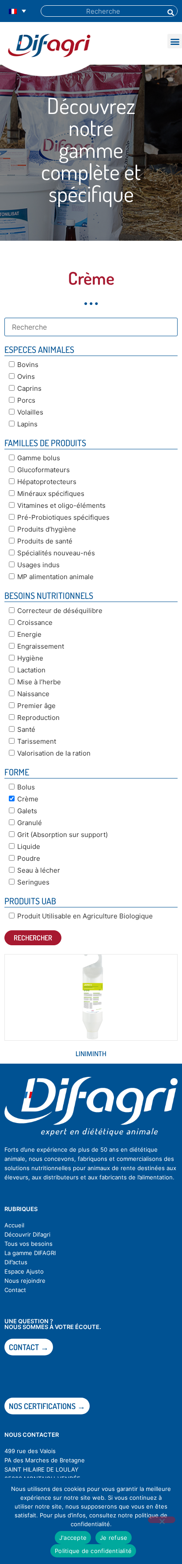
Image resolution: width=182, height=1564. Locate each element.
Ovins (26, 376)
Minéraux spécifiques (50, 493)
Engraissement (40, 646)
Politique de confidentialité (93, 1550)
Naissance (33, 693)
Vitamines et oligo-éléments (61, 505)
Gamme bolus (38, 458)
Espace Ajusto (24, 1271)
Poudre (28, 858)
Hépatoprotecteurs (46, 481)
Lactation (31, 670)
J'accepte (73, 1537)
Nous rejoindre (25, 1280)
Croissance (35, 622)
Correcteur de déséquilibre (59, 610)
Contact (15, 1289)
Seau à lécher (38, 870)
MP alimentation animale (55, 576)
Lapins (27, 424)
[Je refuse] (161, 1519)
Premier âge (36, 705)
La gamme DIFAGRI (30, 1252)
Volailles (30, 412)
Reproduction (38, 717)
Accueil (14, 1225)
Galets (27, 811)
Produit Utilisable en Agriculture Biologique (85, 916)
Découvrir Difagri (27, 1234)
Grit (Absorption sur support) (62, 834)
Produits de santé (44, 541)
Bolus (26, 787)
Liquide (28, 846)
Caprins (29, 388)
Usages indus (38, 565)
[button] (174, 41)
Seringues (33, 882)
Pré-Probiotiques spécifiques (63, 517)
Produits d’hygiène (46, 529)
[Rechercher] (170, 11)
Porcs (26, 400)
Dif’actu (14, 1262)
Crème (27, 799)
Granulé (29, 822)
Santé (26, 729)
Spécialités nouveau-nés (56, 553)
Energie (29, 634)
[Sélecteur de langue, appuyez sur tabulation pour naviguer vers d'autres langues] (17, 11)
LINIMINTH (91, 1054)
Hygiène (30, 658)
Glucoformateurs (43, 469)
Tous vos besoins (28, 1243)
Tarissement (36, 741)
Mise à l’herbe (39, 682)
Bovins (27, 364)
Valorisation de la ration (54, 753)
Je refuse (113, 1537)
